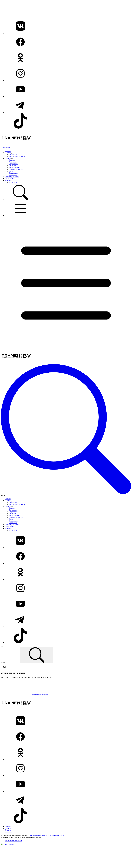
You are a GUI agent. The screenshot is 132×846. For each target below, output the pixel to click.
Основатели (13, 154)
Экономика (13, 175)
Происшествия (14, 167)
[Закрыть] (1, 646)
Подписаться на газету (17, 156)
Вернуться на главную (40, 695)
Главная (8, 151)
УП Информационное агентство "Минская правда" (46, 835)
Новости (8, 158)
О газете (8, 153)
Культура (12, 160)
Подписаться (5, 147)
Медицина (12, 162)
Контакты (8, 180)
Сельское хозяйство (16, 169)
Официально (13, 173)
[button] (20, 200)
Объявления (9, 178)
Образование (13, 164)
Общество (12, 165)
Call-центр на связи (12, 177)
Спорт (11, 171)
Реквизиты (13, 182)
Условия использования (13, 841)
